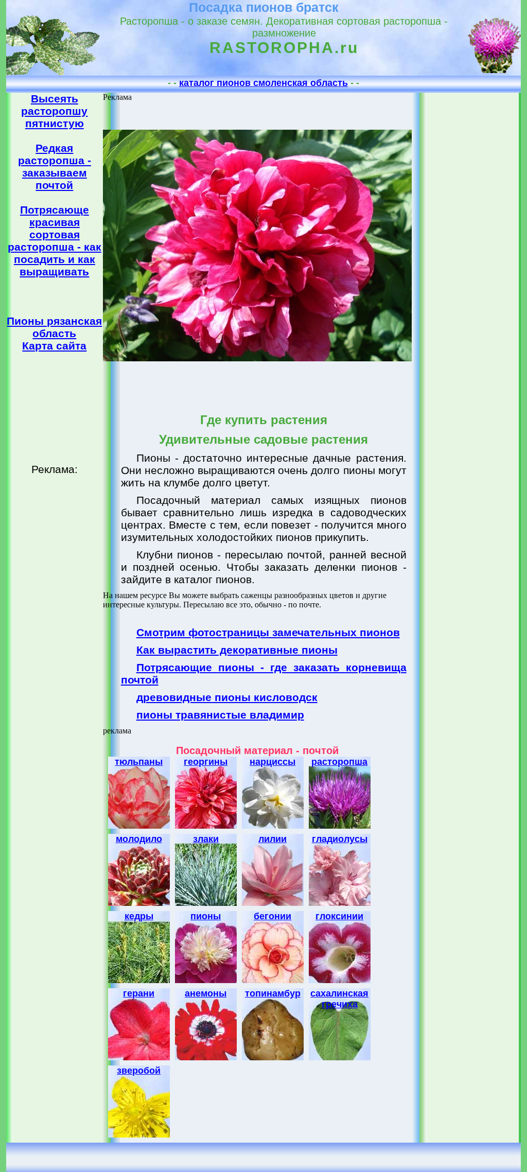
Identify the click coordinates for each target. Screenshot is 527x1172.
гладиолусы (339, 839)
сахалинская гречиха (339, 998)
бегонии (272, 916)
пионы (205, 916)
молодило (139, 839)
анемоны (205, 993)
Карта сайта (54, 346)
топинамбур (273, 993)
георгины (205, 762)
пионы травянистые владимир (220, 715)
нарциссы (272, 762)
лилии (272, 839)
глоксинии (339, 916)
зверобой (139, 1070)
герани (138, 993)
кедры (139, 916)
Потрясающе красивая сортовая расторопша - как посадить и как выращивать (54, 240)
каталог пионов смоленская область (263, 83)
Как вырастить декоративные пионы (237, 650)
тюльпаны (139, 762)
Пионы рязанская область (54, 327)
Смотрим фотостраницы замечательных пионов (268, 632)
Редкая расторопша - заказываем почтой (54, 166)
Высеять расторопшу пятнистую (54, 111)
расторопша (339, 762)
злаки (206, 839)
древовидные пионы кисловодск (227, 697)
